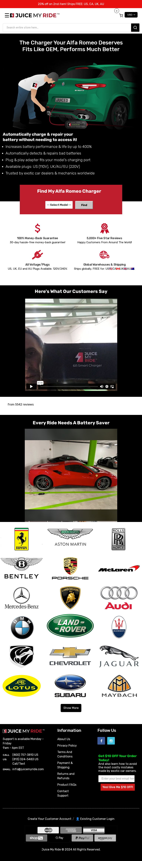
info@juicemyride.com (28, 769)
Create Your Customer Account (49, 819)
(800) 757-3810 (23, 755)
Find (84, 205)
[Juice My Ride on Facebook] (101, 741)
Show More (71, 708)
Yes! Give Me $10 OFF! (117, 787)
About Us (63, 739)
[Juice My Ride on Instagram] (111, 741)
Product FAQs (66, 784)
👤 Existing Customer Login (95, 819)
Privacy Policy (67, 745)
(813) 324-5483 (23, 759)
